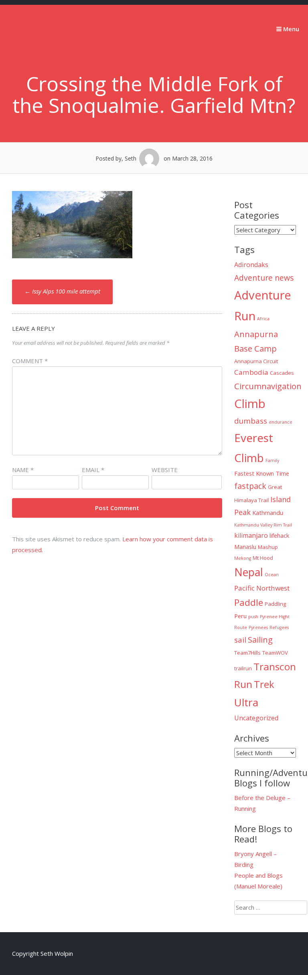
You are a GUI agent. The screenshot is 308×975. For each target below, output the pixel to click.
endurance (280, 422)
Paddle (248, 602)
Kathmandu (267, 513)
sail (240, 640)
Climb (249, 404)
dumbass (250, 421)
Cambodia (251, 372)
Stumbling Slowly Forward (46, 49)
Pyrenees (258, 627)
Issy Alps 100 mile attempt (62, 291)
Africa (263, 319)
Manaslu (245, 547)
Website (165, 470)
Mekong (242, 558)
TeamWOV (275, 652)
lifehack (279, 535)
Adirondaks (251, 264)
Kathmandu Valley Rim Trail (263, 525)
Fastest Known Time (261, 473)
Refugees (279, 627)
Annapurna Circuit (256, 361)
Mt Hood (263, 557)
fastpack (250, 485)
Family (272, 460)
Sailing (260, 639)
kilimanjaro (251, 535)
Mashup (268, 547)
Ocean (272, 574)
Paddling (275, 603)
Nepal (248, 572)
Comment (30, 361)
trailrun (243, 668)
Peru (240, 616)
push (253, 616)
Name (23, 470)
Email (93, 470)
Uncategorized (256, 718)
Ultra (246, 702)
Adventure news (264, 277)
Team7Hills (247, 652)
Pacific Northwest (262, 588)
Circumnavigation (268, 386)
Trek (264, 684)
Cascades (282, 372)
